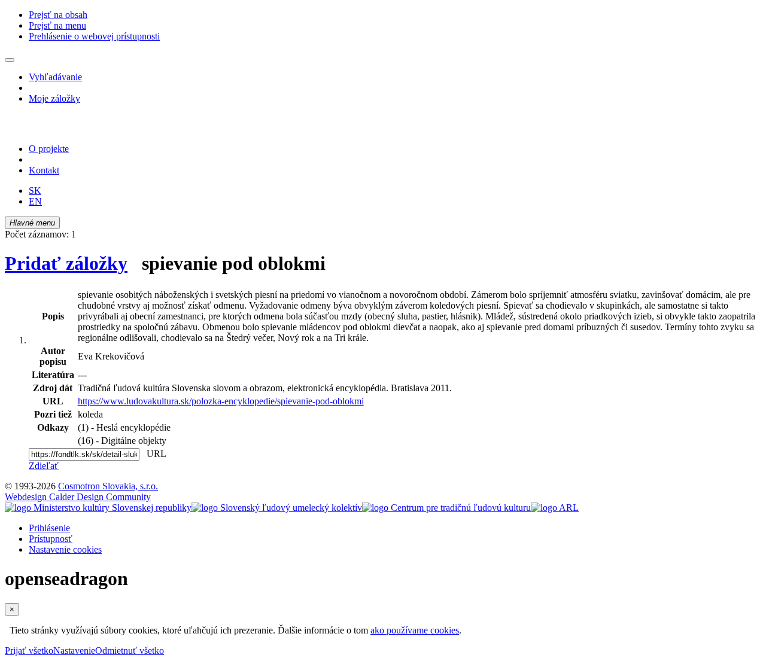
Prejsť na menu (57, 25)
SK (35, 190)
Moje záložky (54, 98)
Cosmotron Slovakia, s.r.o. (108, 486)
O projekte (49, 149)
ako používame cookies (414, 630)
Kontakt (44, 170)
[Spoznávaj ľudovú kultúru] (79, 128)
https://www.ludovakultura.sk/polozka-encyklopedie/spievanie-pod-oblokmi (221, 401)
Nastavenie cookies (65, 549)
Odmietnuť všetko (129, 650)
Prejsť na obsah (58, 15)
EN (35, 201)
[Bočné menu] (9, 60)
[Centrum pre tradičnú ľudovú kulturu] (446, 507)
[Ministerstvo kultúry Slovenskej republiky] (98, 507)
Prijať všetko (29, 650)
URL (153, 454)
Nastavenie (74, 650)
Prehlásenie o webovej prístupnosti (94, 36)
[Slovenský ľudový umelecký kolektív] (277, 507)
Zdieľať (44, 466)
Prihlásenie (49, 528)
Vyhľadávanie (55, 77)
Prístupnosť (50, 539)
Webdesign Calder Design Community (78, 497)
